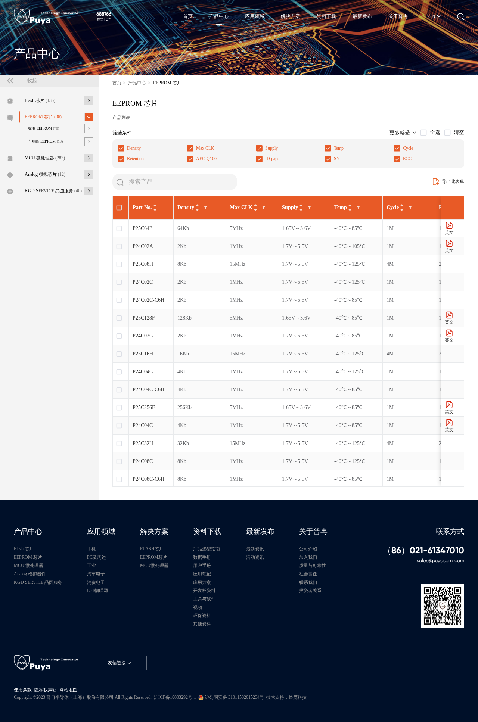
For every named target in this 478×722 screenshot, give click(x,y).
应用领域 (101, 531)
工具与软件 (204, 599)
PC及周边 (96, 557)
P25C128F (144, 318)
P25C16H (143, 354)
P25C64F (142, 228)
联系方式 (450, 531)
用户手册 (202, 565)
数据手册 (202, 557)
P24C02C (143, 282)
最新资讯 (255, 549)
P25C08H (143, 264)
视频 (197, 607)
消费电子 (96, 582)
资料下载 (207, 531)
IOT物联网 (97, 590)
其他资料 (202, 624)
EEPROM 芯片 (43, 117)
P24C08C (143, 461)
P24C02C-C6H (148, 300)
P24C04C (143, 371)
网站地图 (68, 690)
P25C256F (144, 407)
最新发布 (260, 531)
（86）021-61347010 (423, 550)
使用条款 (23, 690)
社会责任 (308, 574)
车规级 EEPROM (45, 141)
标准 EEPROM (43, 128)
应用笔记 (202, 574)
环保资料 (202, 615)
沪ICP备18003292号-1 (175, 697)
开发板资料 (204, 590)
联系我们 (308, 582)
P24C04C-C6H (148, 389)
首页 (116, 83)
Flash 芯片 (40, 100)
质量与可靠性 (312, 565)
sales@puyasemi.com (440, 560)
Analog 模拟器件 (30, 574)
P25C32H (143, 443)
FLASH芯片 (152, 549)
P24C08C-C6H (148, 479)
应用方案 (202, 582)
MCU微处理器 (154, 565)
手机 (91, 549)
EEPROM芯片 (153, 557)
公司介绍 (308, 549)
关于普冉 (313, 531)
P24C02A (143, 246)
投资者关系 (310, 590)
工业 (91, 565)
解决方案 (154, 531)
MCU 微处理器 (45, 158)
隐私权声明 (45, 690)
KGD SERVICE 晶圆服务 (53, 191)
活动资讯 (255, 557)
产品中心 (137, 83)
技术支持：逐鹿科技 (286, 697)
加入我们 (308, 557)
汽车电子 (96, 574)
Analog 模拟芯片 (45, 174)
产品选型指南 (206, 549)
